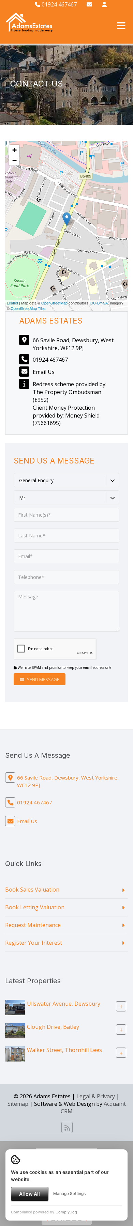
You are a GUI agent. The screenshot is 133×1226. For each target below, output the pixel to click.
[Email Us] (89, 4)
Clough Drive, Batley (53, 1026)
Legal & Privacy (95, 1096)
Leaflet (12, 302)
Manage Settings (69, 1193)
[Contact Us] (104, 4)
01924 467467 (58, 4)
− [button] (14, 160)
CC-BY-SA (99, 302)
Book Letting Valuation (34, 907)
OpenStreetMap (54, 302)
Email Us (44, 372)
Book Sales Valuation (32, 889)
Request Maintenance (33, 925)
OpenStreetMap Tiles (28, 308)
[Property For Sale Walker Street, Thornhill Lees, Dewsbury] (15, 1053)
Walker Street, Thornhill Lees (64, 1049)
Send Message (42, 679)
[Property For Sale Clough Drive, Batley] (15, 1030)
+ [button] (14, 150)
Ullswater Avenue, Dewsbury (63, 1003)
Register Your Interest (33, 942)
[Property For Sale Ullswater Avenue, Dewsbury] (15, 1006)
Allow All (29, 1194)
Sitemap (18, 1103)
